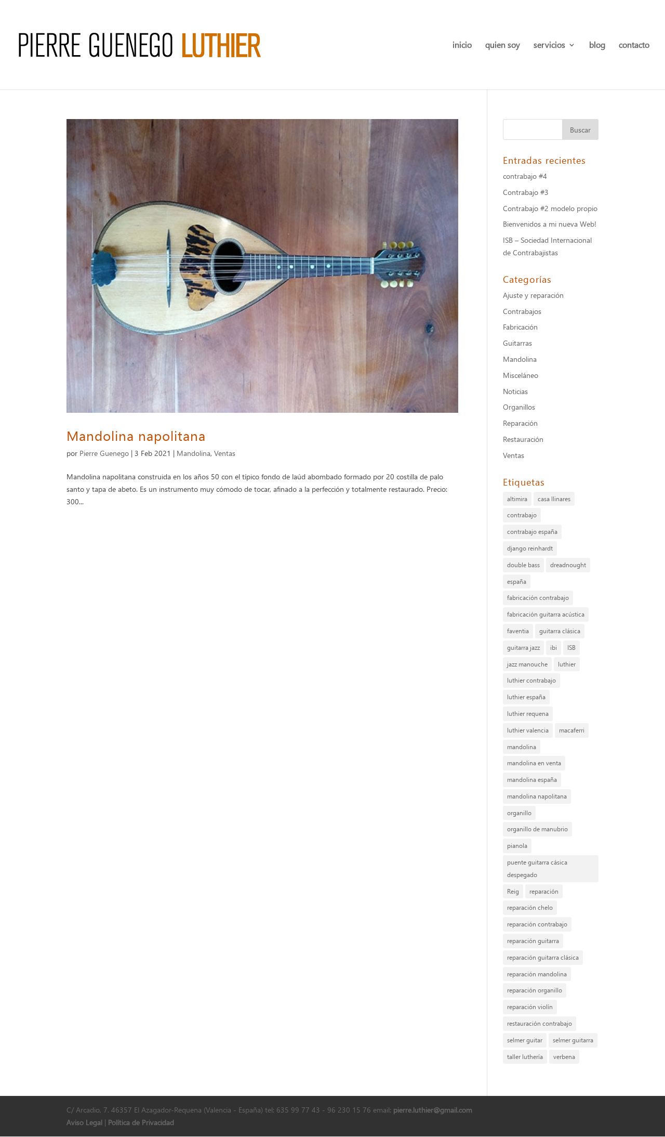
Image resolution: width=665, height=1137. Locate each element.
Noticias (515, 391)
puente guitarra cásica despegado (537, 868)
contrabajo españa (532, 531)
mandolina (521, 747)
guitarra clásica (559, 631)
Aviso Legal (84, 1122)
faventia (518, 631)
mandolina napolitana (537, 796)
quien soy (502, 45)
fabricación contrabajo (538, 598)
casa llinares (554, 499)
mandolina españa (532, 779)
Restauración (523, 439)
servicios (549, 45)
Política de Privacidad (141, 1122)
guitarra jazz (523, 647)
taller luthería (525, 1057)
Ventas (224, 453)
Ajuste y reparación (533, 295)
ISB (571, 647)
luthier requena (528, 713)
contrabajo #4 (525, 176)
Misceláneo (520, 375)
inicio (462, 45)
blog (597, 45)
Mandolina (193, 453)
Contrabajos (522, 311)
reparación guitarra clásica (543, 957)
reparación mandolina (537, 974)
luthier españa (526, 697)
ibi (553, 647)
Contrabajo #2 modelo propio (550, 208)
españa (516, 581)
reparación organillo (534, 990)
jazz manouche (527, 664)
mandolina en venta (534, 763)
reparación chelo (530, 907)
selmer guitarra (573, 1040)
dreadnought (568, 565)
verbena (564, 1057)
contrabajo (522, 515)
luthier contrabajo (531, 680)
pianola (517, 846)
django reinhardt (530, 548)
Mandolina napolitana (136, 435)
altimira (517, 499)
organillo (519, 813)
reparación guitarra (533, 941)
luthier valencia (528, 730)
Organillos (519, 407)
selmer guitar (524, 1040)
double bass (523, 565)
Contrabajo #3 (526, 192)
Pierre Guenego (104, 453)
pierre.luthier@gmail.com (432, 1110)
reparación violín (530, 1007)
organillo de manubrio (537, 829)
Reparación (520, 423)
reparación (543, 891)
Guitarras (517, 343)
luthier (567, 664)
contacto (634, 45)
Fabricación (520, 327)
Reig (513, 891)
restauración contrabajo (539, 1023)
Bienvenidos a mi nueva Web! (549, 224)
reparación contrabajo (537, 924)
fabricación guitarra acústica (545, 614)
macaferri (571, 730)
